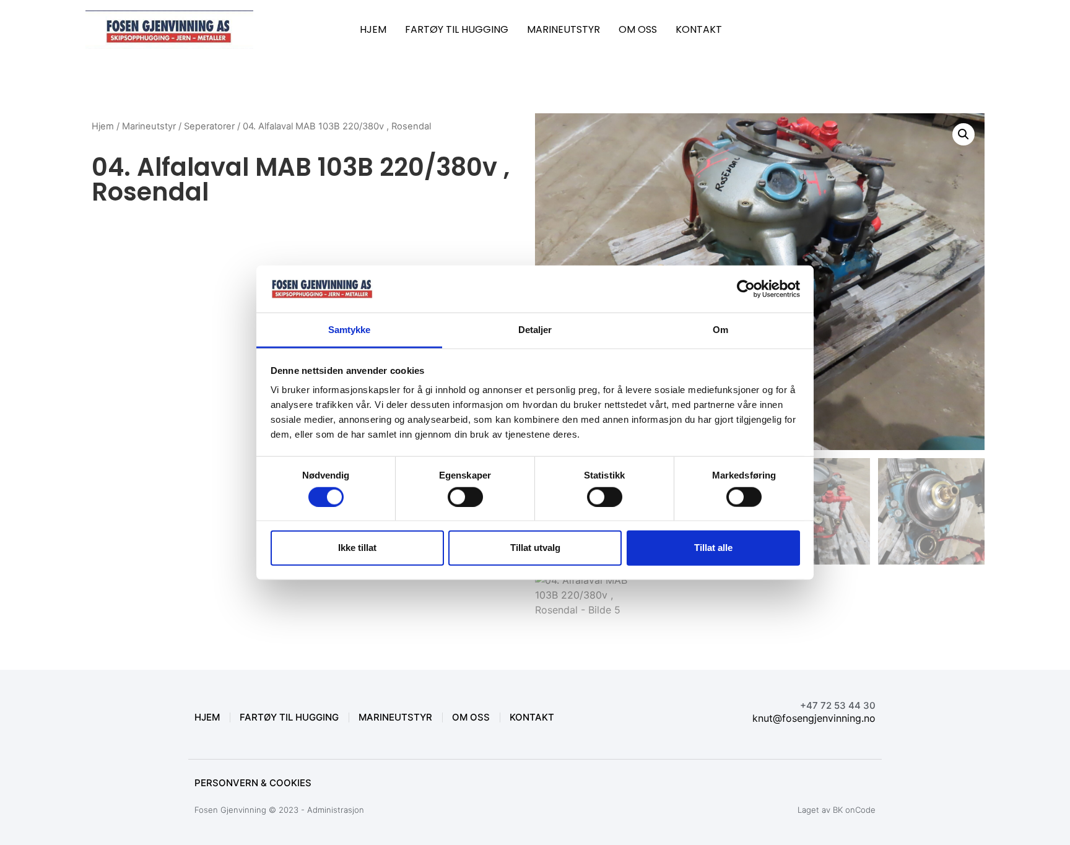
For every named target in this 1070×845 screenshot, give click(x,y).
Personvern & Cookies (252, 783)
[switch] (465, 496)
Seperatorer (209, 126)
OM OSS (638, 29)
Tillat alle (713, 547)
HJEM (373, 29)
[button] (963, 134)
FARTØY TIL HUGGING (456, 29)
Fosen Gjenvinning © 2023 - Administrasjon (279, 810)
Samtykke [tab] (349, 329)
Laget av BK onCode (837, 810)
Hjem (103, 126)
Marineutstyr (149, 126)
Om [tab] (720, 329)
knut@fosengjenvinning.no (814, 718)
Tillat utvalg (535, 547)
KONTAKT (699, 29)
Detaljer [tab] (535, 329)
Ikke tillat (357, 547)
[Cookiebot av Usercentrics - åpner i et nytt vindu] (746, 289)
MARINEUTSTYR (563, 29)
